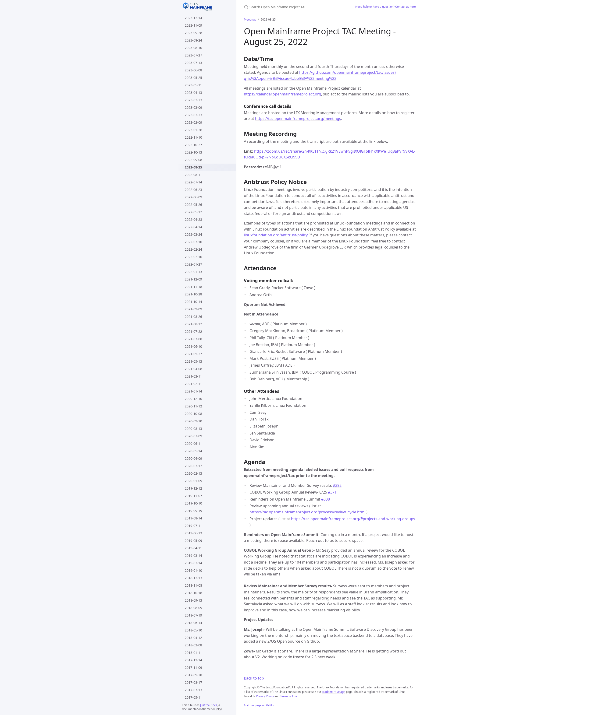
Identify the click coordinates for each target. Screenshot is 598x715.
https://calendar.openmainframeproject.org (282, 94)
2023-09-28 (193, 33)
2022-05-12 (193, 212)
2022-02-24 (193, 249)
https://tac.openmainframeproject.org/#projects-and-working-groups (353, 518)
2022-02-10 (193, 257)
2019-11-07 (193, 496)
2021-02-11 (193, 384)
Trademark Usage (333, 692)
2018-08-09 (193, 608)
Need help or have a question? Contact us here (385, 7)
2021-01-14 (193, 391)
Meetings (250, 19)
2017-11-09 (193, 667)
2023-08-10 (193, 48)
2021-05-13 (193, 361)
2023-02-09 (193, 122)
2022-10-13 (193, 152)
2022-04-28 (193, 219)
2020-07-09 (193, 436)
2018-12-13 (193, 578)
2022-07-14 (193, 182)
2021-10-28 (193, 294)
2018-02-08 (193, 645)
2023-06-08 (193, 70)
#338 (325, 499)
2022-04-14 (193, 227)
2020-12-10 (193, 398)
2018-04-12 (193, 637)
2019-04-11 (193, 548)
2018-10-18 (193, 593)
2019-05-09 (193, 540)
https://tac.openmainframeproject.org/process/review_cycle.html (307, 512)
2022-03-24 (193, 234)
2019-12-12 (193, 488)
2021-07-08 (193, 339)
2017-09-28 (193, 675)
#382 (337, 485)
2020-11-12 (193, 406)
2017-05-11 (193, 697)
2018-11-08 (193, 585)
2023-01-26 (193, 130)
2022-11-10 (193, 137)
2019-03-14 (193, 555)
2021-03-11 (193, 376)
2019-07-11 (193, 525)
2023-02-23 (193, 115)
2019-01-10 (193, 570)
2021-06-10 (193, 346)
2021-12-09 (193, 279)
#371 (332, 492)
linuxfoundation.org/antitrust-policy (275, 235)
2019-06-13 (193, 533)
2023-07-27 (193, 55)
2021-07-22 (193, 331)
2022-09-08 (193, 160)
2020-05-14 (193, 451)
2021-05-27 (193, 354)
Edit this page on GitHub (259, 705)
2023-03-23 (193, 100)
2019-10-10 (193, 503)
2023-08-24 (193, 40)
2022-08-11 (193, 174)
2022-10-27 (193, 145)
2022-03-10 (193, 242)
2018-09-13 (193, 600)
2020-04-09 (193, 458)
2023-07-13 (193, 62)
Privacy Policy (265, 696)
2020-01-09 (193, 481)
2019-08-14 (193, 518)
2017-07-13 (193, 690)
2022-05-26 (193, 204)
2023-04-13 (193, 92)
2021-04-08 (193, 369)
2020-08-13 (193, 428)
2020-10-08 (193, 413)
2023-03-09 (193, 107)
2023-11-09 (193, 25)
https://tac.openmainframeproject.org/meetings (298, 118)
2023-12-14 (193, 18)
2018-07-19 (193, 615)
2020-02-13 (193, 473)
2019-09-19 (193, 510)
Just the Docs (208, 705)
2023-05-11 (193, 85)
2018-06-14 (193, 622)
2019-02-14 (193, 563)
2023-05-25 (193, 77)
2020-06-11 (193, 443)
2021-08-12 (193, 324)
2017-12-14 (193, 660)
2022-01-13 (193, 272)
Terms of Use (288, 696)
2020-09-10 (193, 421)
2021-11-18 (193, 286)
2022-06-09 (193, 197)
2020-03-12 (193, 466)
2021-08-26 (193, 316)
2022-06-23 (193, 189)
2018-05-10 (193, 630)
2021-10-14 (193, 301)
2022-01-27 (193, 264)
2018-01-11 (193, 652)
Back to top (254, 678)
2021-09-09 (193, 309)
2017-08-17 (193, 682)
